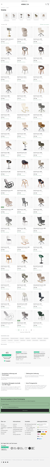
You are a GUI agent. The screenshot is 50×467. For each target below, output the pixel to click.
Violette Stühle (22, 340)
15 (31, 330)
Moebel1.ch (3, 7)
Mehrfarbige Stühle (11, 342)
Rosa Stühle (18, 342)
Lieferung (15, 424)
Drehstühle (22, 338)
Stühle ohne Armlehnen (14, 338)
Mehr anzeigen (4, 344)
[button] (25, 1)
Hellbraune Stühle (42, 340)
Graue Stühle (34, 338)
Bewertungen (3, 432)
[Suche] (46, 4)
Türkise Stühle (10, 340)
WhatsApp (28, 434)
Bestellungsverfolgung (17, 431)
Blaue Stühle (16, 340)
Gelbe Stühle (46, 338)
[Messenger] (8, 462)
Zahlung (14, 425)
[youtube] (6, 462)
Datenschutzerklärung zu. (13, 407)
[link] (16, 330)
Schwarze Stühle (35, 340)
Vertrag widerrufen (17, 434)
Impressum (42, 459)
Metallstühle (28, 338)
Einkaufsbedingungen (27, 459)
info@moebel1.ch (29, 430)
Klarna (14, 432)
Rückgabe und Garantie (17, 427)
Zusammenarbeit (4, 430)
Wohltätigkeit (3, 425)
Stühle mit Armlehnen (5, 338)
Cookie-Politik (36, 459)
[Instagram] (4, 462)
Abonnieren (25, 410)
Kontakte (3, 433)
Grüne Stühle (4, 340)
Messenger (28, 432)
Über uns (2, 424)
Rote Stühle (29, 340)
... (28, 330)
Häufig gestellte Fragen (17, 429)
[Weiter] (34, 330)
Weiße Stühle (40, 338)
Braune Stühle (4, 342)
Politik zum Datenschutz (17, 459)
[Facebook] (2, 462)
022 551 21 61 (29, 425)
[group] (22, 356)
